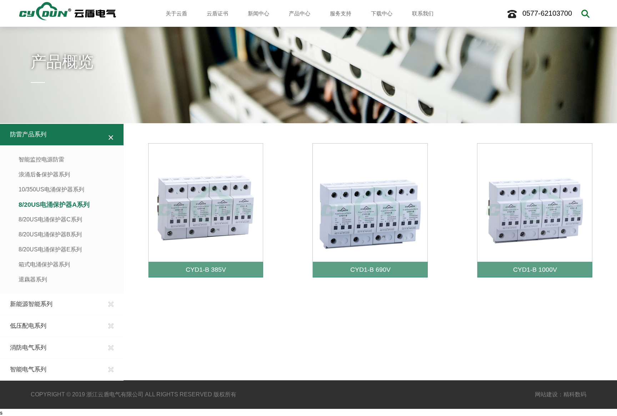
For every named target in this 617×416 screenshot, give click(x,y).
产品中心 (299, 13)
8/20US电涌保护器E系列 (50, 249)
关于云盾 (176, 13)
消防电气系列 (28, 347)
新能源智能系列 (31, 304)
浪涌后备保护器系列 (44, 174)
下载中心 (381, 13)
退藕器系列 (33, 279)
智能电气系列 (28, 369)
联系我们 (422, 13)
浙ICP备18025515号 (264, 394)
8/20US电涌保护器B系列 (50, 234)
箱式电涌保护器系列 (44, 264)
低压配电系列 (28, 325)
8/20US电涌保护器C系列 (50, 219)
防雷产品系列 (28, 134)
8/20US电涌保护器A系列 (54, 204)
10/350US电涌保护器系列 (51, 189)
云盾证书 (217, 13)
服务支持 (340, 13)
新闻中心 (258, 13)
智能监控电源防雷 (41, 159)
